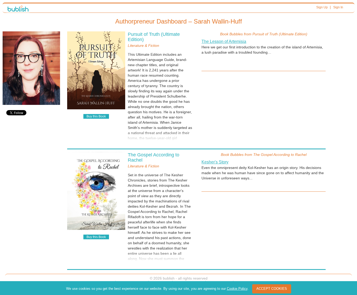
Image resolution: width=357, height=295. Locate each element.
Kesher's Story (214, 162)
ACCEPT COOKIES (271, 289)
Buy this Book (96, 116)
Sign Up (322, 7)
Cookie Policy (237, 289)
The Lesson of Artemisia (223, 41)
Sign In (338, 7)
